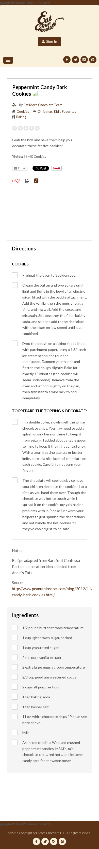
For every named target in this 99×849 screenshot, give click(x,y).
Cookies (23, 111)
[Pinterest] (92, 59)
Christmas (45, 111)
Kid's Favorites (65, 111)
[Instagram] (84, 59)
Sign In (51, 41)
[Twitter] (75, 59)
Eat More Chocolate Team (43, 105)
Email (21, 168)
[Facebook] (67, 59)
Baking (21, 117)
